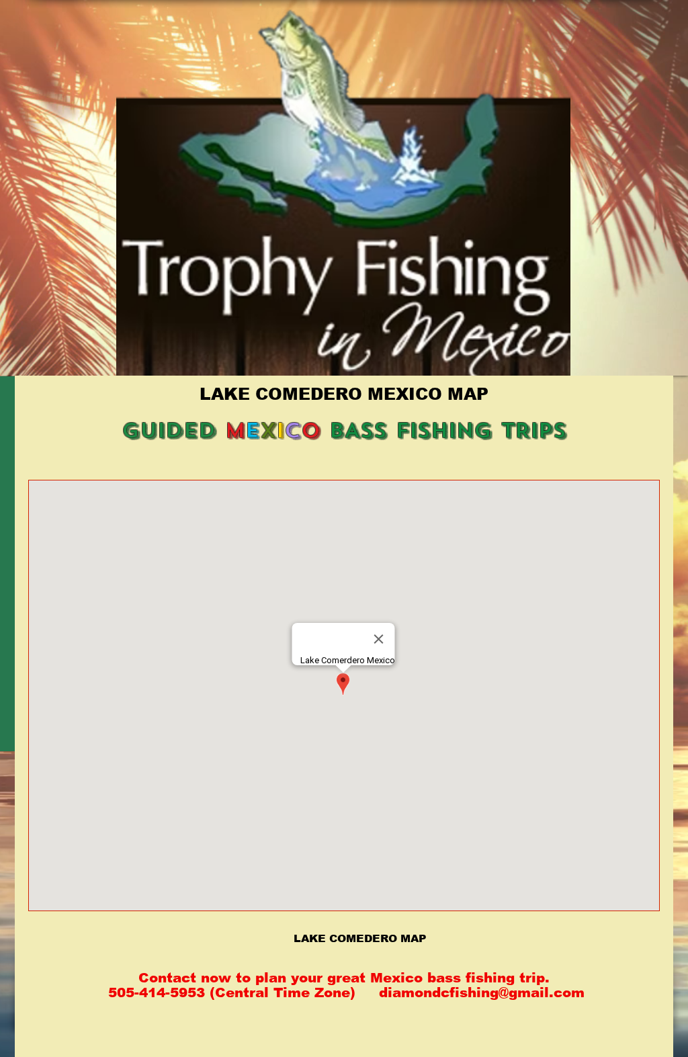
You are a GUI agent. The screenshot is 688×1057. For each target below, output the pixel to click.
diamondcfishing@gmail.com (482, 992)
